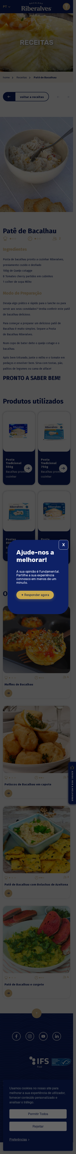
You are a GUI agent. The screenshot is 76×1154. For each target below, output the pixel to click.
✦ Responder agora (35, 595)
